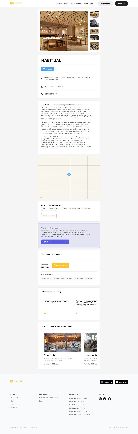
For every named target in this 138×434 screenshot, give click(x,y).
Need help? (88, 4)
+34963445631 (50, 94)
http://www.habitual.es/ (53, 87)
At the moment (76, 4)
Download (121, 4)
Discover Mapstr (62, 4)
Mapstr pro (105, 4)
